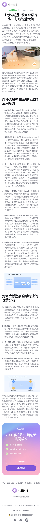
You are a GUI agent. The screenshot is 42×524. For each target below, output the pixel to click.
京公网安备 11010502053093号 (22, 515)
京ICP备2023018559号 (21, 510)
